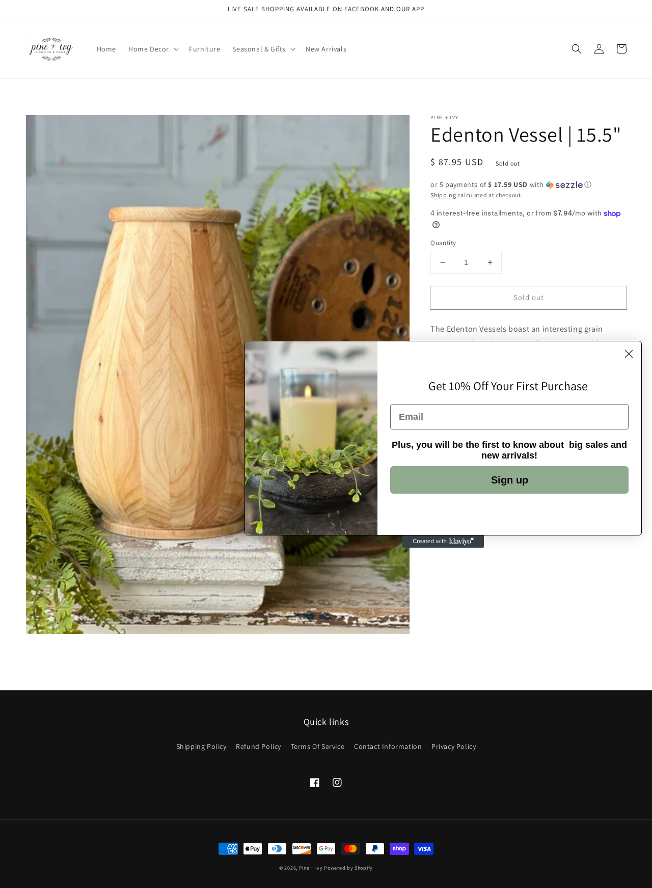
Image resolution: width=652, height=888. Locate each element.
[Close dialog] (629, 354)
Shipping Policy (201, 746)
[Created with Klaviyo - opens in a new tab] (443, 541)
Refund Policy (258, 746)
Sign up (509, 480)
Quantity (443, 242)
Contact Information (388, 746)
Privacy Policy (453, 746)
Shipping (443, 195)
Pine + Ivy (311, 868)
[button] (576, 49)
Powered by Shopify (348, 868)
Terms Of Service (318, 746)
